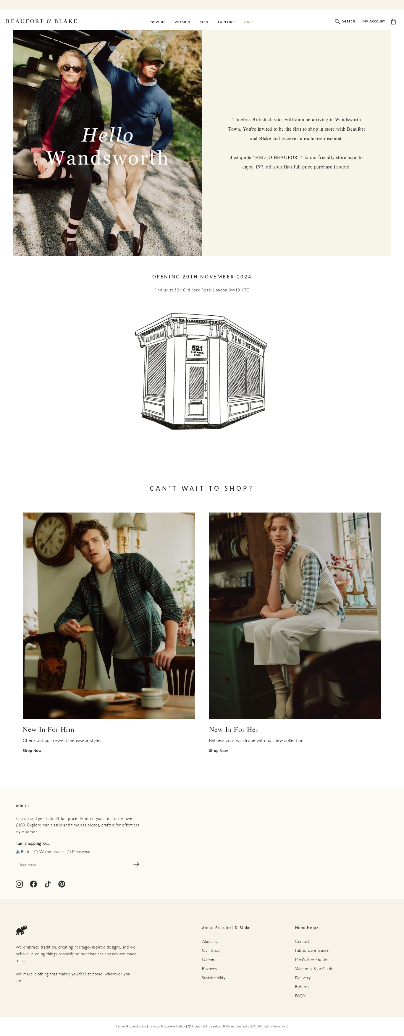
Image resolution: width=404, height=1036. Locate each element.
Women (182, 22)
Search (348, 21)
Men (204, 22)
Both (25, 852)
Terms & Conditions (131, 1026)
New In (158, 22)
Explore (226, 22)
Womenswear (51, 852)
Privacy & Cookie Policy (167, 1026)
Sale (248, 22)
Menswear (81, 852)
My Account (373, 21)
